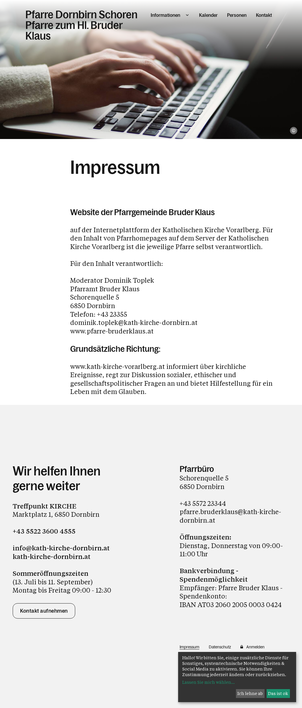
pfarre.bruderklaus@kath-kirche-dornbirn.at (230, 515)
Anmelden (255, 647)
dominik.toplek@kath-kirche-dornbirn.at (134, 322)
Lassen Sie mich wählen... (208, 682)
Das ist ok (278, 693)
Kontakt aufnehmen (44, 611)
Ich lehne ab (250, 693)
